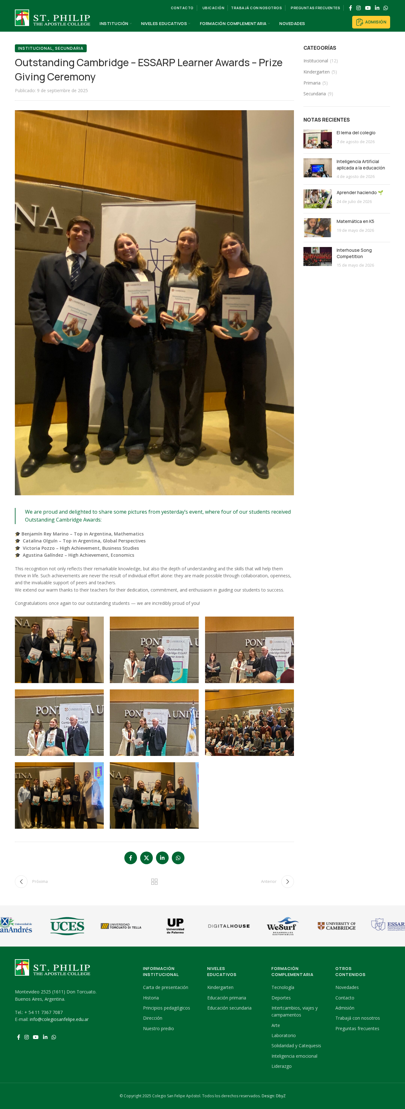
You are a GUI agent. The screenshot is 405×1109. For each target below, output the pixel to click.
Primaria (312, 83)
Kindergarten (316, 72)
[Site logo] (53, 23)
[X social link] (146, 858)
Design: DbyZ (274, 1096)
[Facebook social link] (350, 8)
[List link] (170, 987)
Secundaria (69, 48)
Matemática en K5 (355, 221)
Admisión (375, 22)
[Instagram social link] (358, 8)
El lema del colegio (356, 133)
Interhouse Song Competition (354, 253)
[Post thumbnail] (317, 139)
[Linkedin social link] (377, 8)
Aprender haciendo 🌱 (360, 192)
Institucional (35, 48)
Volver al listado (154, 881)
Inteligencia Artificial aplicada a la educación (361, 164)
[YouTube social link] (368, 8)
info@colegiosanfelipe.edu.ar (59, 1019)
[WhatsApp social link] (386, 8)
